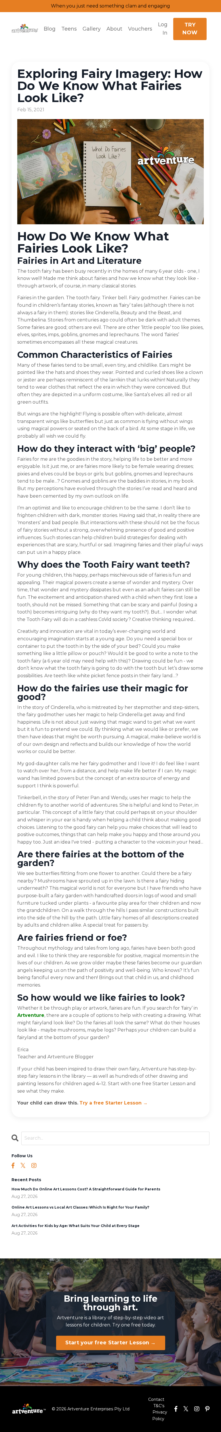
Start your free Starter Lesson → (110, 1342)
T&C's (158, 1405)
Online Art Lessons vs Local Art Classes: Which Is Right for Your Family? (80, 1207)
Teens (69, 29)
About (114, 29)
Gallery (92, 29)
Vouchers (140, 29)
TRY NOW (189, 29)
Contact (156, 1399)
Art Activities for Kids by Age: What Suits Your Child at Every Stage (76, 1226)
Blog (50, 29)
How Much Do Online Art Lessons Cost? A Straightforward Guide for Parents (86, 1189)
